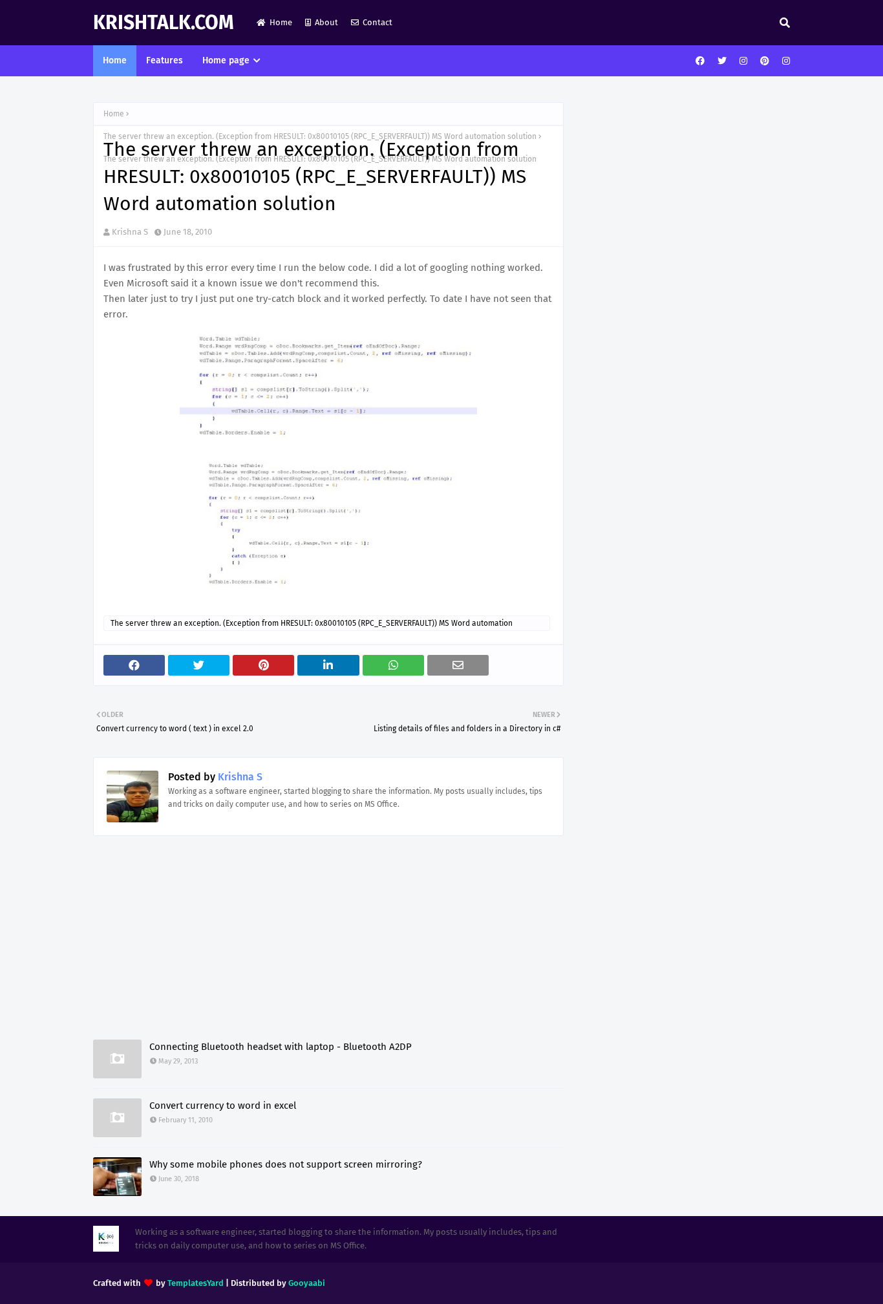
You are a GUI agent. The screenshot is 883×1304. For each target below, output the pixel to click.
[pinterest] (764, 61)
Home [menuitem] (115, 60)
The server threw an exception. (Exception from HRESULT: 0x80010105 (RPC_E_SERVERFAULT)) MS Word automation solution (312, 625)
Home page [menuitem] (226, 60)
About (326, 22)
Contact (377, 22)
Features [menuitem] (164, 60)
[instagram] (743, 61)
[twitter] (722, 61)
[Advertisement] (328, 949)
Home (281, 22)
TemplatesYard (195, 1283)
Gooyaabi (306, 1283)
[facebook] (700, 61)
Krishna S (130, 232)
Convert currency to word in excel (222, 1105)
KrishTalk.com (163, 22)
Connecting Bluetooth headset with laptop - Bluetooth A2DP (280, 1047)
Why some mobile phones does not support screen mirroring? (285, 1164)
